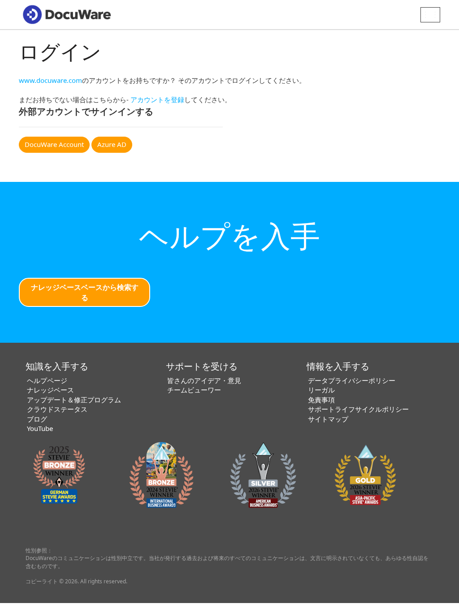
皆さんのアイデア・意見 (204, 380)
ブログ (37, 418)
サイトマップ (328, 418)
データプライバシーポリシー (351, 380)
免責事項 (321, 399)
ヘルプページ (47, 380)
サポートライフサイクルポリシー (358, 409)
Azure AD (111, 144)
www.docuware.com (50, 80)
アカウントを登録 (157, 99)
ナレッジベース (50, 389)
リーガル (321, 389)
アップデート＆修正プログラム (74, 399)
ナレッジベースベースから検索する (85, 292)
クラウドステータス (57, 409)
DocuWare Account (54, 144)
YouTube (40, 428)
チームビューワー (194, 389)
